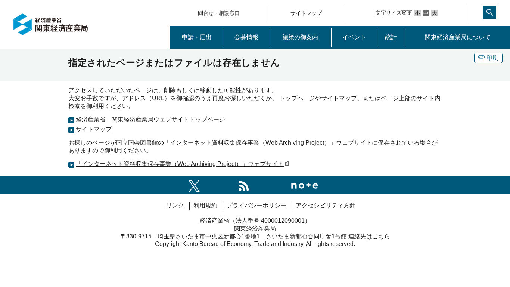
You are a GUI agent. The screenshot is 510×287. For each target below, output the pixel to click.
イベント (354, 37)
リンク (175, 205)
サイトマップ (306, 13)
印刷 (492, 58)
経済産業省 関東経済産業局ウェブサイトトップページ (150, 119)
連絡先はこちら (369, 236)
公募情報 (246, 37)
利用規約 (205, 205)
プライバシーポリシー (256, 205)
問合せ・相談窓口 (219, 13)
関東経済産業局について (458, 37)
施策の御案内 (300, 37)
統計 (391, 37)
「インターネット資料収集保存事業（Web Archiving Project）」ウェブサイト (180, 164)
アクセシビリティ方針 (325, 205)
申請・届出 (197, 37)
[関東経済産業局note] (304, 185)
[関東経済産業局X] (194, 185)
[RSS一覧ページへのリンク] (243, 185)
